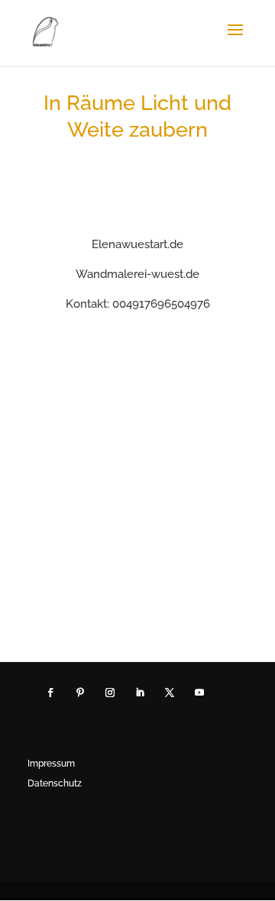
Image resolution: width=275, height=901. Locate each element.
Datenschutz (55, 783)
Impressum (51, 763)
